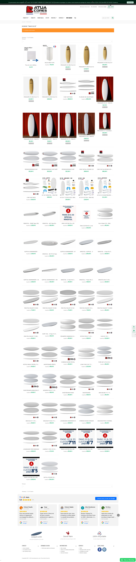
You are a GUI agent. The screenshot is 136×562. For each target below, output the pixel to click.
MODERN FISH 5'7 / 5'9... (49, 390)
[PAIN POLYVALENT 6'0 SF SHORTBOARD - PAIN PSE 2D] (68, 297)
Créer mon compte (102, 6)
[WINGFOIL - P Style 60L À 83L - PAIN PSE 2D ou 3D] (86, 270)
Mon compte (63, 548)
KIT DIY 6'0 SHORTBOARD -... (105, 195)
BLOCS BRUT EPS (49, 62)
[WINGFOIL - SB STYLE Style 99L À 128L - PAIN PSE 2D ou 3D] (49, 243)
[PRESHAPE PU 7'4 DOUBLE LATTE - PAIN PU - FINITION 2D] (104, 121)
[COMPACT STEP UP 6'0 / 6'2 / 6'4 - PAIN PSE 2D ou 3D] (49, 438)
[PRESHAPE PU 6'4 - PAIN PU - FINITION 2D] (31, 125)
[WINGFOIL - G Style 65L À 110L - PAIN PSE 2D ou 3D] (68, 270)
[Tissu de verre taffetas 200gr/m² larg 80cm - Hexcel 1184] (31, 54)
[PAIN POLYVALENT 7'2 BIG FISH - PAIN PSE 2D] (31, 325)
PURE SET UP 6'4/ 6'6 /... (104, 362)
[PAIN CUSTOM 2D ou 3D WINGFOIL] (68, 213)
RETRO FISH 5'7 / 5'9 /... (86, 336)
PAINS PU (33, 18)
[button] (17, 515)
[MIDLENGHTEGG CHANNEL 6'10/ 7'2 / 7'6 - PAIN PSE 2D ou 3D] (104, 410)
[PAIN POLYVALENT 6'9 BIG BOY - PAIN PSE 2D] (49, 297)
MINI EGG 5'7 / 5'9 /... (31, 421)
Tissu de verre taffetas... (31, 65)
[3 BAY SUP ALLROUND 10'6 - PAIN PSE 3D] (104, 158)
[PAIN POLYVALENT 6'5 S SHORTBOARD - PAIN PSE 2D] (86, 297)
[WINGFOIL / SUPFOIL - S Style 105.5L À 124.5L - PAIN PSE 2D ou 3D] (86, 242)
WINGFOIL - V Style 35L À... (105, 251)
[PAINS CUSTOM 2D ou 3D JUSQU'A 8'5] (31, 466)
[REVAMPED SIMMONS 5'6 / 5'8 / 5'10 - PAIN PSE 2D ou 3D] (68, 325)
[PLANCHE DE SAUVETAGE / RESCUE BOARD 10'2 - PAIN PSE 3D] (86, 86)
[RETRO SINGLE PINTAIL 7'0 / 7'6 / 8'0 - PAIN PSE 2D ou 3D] (31, 353)
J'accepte (130, 2)
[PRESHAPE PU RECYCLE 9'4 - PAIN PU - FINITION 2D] (49, 86)
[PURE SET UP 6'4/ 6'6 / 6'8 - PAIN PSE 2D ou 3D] (104, 352)
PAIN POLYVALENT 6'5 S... (86, 308)
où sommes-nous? (26, 549)
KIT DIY (47, 18)
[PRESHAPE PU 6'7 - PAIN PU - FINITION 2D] (49, 125)
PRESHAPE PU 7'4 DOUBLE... (104, 130)
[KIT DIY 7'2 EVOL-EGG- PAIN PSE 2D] (68, 186)
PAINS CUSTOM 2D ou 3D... (68, 449)
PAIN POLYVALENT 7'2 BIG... (31, 336)
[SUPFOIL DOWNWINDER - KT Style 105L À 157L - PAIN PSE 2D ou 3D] (68, 242)
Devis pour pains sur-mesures (48, 548)
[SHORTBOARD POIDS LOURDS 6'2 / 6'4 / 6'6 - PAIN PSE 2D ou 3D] (68, 381)
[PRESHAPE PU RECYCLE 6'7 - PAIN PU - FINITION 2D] (104, 53)
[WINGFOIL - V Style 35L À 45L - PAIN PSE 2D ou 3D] (104, 242)
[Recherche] (112, 18)
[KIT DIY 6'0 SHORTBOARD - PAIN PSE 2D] (104, 185)
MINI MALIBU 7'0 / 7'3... (105, 392)
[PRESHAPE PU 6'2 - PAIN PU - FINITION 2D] (104, 89)
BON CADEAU (69, 18)
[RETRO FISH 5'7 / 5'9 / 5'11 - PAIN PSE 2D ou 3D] (86, 325)
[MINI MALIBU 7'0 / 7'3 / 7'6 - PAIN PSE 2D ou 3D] (104, 381)
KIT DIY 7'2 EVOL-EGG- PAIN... (68, 197)
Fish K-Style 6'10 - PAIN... (104, 223)
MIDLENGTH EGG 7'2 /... (49, 421)
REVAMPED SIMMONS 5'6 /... (68, 336)
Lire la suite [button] (23, 519)
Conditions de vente (83, 551)
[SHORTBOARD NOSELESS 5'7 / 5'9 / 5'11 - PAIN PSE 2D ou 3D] (31, 380)
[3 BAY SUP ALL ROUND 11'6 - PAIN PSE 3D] (86, 158)
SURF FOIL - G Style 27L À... (49, 334)
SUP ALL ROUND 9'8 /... (50, 477)
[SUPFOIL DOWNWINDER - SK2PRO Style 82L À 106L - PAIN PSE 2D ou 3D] (31, 242)
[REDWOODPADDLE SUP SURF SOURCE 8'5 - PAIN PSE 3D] (49, 158)
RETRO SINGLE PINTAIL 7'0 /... (31, 364)
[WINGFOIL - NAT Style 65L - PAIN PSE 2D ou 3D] (49, 213)
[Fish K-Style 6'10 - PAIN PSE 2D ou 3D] (104, 213)
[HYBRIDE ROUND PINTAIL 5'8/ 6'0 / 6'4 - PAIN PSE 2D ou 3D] (68, 352)
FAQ (75, 18)
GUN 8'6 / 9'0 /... (105, 336)
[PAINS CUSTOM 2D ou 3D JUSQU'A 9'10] (104, 438)
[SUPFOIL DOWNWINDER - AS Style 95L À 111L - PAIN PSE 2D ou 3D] (31, 270)
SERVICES (61, 18)
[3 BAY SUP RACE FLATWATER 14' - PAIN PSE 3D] (68, 86)
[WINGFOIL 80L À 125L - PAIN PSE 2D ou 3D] (104, 270)
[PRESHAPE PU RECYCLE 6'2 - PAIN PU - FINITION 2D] (68, 54)
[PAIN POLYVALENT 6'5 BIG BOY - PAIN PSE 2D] (31, 297)
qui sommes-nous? (26, 551)
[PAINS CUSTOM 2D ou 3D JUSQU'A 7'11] (68, 438)
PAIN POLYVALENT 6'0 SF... (68, 308)
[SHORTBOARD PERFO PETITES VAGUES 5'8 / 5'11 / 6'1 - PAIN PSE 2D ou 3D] (49, 353)
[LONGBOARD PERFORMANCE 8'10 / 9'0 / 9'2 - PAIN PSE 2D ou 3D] (31, 438)
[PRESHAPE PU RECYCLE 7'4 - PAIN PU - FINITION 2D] (31, 86)
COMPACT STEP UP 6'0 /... (50, 449)
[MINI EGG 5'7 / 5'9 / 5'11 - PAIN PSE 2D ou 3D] (31, 410)
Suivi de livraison (64, 552)
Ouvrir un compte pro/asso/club (67, 549)
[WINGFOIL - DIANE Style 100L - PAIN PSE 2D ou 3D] (31, 213)
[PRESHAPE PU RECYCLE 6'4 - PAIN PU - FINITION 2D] (86, 55)
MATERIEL (53, 18)
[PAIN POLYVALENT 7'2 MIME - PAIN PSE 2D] (104, 297)
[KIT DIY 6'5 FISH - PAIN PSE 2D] (86, 186)
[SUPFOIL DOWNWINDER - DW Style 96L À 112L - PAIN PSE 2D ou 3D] (49, 270)
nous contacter (25, 548)
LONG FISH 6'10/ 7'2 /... (86, 364)
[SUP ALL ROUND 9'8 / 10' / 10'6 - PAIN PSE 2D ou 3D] (49, 466)
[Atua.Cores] (36, 9)
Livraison (62, 551)
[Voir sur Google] (21, 507)
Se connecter (94, 6)
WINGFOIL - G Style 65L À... (68, 279)
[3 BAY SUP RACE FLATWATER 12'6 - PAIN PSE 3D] (31, 186)
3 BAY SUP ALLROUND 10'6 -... (105, 169)
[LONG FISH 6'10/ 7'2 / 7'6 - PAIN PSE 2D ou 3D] (86, 353)
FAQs (80, 548)
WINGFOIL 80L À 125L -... (104, 279)
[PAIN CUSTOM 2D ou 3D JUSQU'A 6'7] (86, 438)
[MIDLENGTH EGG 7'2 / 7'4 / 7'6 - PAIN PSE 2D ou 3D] (49, 410)
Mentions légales (83, 552)
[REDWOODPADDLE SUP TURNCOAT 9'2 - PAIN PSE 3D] (68, 158)
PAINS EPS (25, 18)
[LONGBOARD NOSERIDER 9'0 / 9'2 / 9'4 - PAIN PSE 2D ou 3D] (68, 410)
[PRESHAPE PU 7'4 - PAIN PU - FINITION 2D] (68, 125)
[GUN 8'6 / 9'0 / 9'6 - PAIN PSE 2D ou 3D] (104, 325)
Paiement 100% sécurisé (84, 549)
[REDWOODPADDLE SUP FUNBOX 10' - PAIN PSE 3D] (31, 158)
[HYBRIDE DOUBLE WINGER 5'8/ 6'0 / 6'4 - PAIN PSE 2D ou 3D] (86, 410)
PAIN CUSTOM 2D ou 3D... (86, 449)
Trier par (24, 39)
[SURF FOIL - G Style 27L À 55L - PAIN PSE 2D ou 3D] (49, 324)
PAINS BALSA (40, 18)
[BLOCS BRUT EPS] (49, 53)
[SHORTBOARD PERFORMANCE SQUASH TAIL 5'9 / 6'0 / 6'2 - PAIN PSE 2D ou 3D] (86, 381)
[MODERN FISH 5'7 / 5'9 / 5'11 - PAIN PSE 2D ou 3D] (49, 380)
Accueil (23, 21)
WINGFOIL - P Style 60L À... (86, 279)
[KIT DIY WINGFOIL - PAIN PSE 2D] (49, 185)
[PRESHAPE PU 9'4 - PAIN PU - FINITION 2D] (86, 124)
